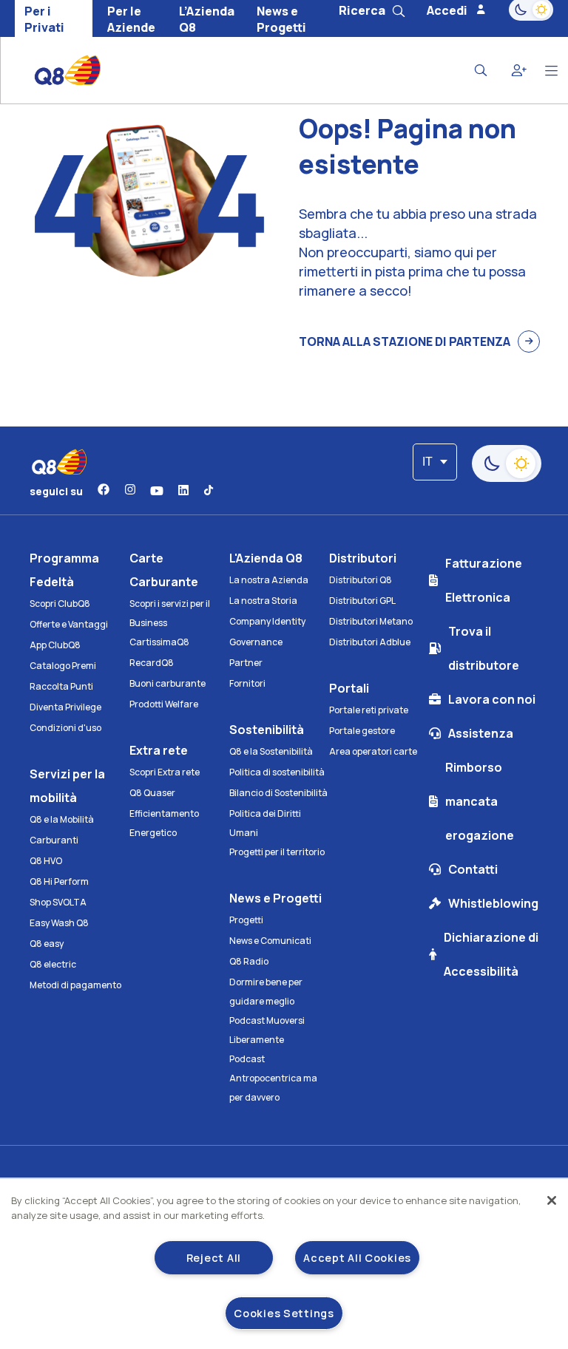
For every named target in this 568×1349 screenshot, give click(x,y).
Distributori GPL (362, 600)
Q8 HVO (46, 860)
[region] (284, 1264)
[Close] (551, 1200)
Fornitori (247, 683)
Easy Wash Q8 (59, 923)
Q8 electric (53, 964)
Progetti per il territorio (277, 852)
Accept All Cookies (357, 1258)
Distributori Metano (371, 621)
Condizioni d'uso (65, 727)
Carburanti (54, 840)
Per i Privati (44, 19)
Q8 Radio (248, 961)
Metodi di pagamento (75, 985)
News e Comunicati (270, 940)
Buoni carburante (167, 683)
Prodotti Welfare (163, 704)
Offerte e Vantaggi (69, 624)
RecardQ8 (151, 662)
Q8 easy (47, 943)
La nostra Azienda (268, 580)
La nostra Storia (263, 600)
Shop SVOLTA (58, 902)
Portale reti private (368, 710)
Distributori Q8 (360, 580)
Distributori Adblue (369, 642)
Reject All (213, 1258)
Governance (256, 642)
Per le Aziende (131, 19)
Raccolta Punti (61, 686)
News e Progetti (281, 19)
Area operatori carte (373, 751)
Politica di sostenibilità (277, 772)
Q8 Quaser (152, 792)
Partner (246, 662)
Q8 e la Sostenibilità (271, 751)
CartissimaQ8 (159, 642)
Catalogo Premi (63, 665)
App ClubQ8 (55, 645)
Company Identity (267, 621)
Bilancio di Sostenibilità (278, 792)
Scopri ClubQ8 (60, 603)
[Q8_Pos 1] (57, 70)
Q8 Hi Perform (59, 881)
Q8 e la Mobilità (62, 819)
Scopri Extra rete (164, 772)
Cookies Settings (284, 1313)
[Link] (103, 491)
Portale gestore (362, 730)
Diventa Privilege (65, 707)
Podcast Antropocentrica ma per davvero (273, 1078)
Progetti (246, 920)
